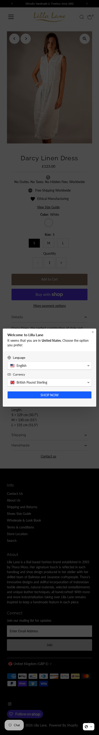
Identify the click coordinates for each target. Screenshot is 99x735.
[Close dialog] (92, 332)
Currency (19, 374)
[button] (88, 726)
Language (19, 357)
